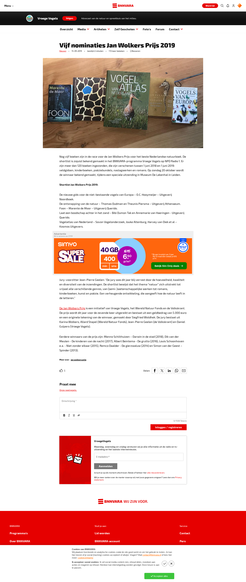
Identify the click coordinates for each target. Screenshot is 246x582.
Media (81, 29)
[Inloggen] (233, 5)
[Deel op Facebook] (155, 371)
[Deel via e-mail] (184, 371)
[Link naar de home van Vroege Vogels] (29, 18)
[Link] (78, 415)
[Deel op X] (162, 371)
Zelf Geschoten (124, 29)
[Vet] (64, 415)
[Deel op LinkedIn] (169, 371)
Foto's (147, 29)
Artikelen (100, 29)
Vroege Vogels (48, 18)
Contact (174, 29)
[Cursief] (69, 415)
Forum (160, 29)
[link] (78, 359)
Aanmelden (106, 466)
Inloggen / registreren (168, 427)
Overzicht (66, 29)
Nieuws (62, 51)
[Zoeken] (222, 5)
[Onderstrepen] (74, 415)
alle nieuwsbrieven (155, 472)
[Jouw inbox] (227, 5)
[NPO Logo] (239, 5)
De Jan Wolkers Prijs (72, 308)
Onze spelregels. (68, 390)
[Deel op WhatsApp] (176, 371)
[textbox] (123, 404)
